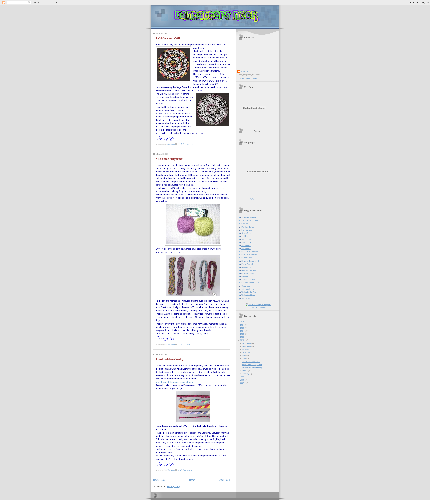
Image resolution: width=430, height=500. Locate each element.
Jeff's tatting (246, 246)
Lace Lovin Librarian (249, 252)
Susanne (244, 71)
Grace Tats (246, 233)
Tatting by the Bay (248, 292)
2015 (242, 328)
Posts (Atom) (173, 486)
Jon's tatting (246, 249)
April (244, 358)
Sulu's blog (245, 286)
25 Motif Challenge (248, 217)
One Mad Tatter (247, 273)
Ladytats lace (246, 258)
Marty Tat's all (247, 264)
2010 (242, 340)
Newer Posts (159, 480)
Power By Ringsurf (258, 307)
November (246, 346)
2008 (242, 380)
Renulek (244, 276)
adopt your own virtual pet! (258, 199)
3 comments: (188, 470)
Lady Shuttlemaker (249, 255)
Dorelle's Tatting (247, 227)
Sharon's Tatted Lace (250, 283)
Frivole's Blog (246, 230)
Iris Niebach (246, 236)
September (247, 352)
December (246, 343)
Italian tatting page (248, 239)
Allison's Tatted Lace (249, 221)
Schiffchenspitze (248, 280)
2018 (242, 322)
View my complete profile (247, 78)
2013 (242, 334)
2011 (242, 337)
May (244, 355)
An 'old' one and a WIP (168, 38)
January (246, 374)
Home (192, 480)
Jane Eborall (246, 242)
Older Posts (224, 480)
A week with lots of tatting (169, 359)
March (245, 371)
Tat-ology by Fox (248, 289)
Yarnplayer (245, 298)
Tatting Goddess (248, 295)
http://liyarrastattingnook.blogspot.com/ (175, 382)
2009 (242, 377)
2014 (242, 331)
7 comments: (188, 144)
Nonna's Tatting (247, 267)
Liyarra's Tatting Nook (250, 261)
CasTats (244, 224)
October (246, 349)
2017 (242, 325)
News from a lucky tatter (169, 159)
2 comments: (188, 344)
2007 (242, 383)
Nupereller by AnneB (249, 270)
